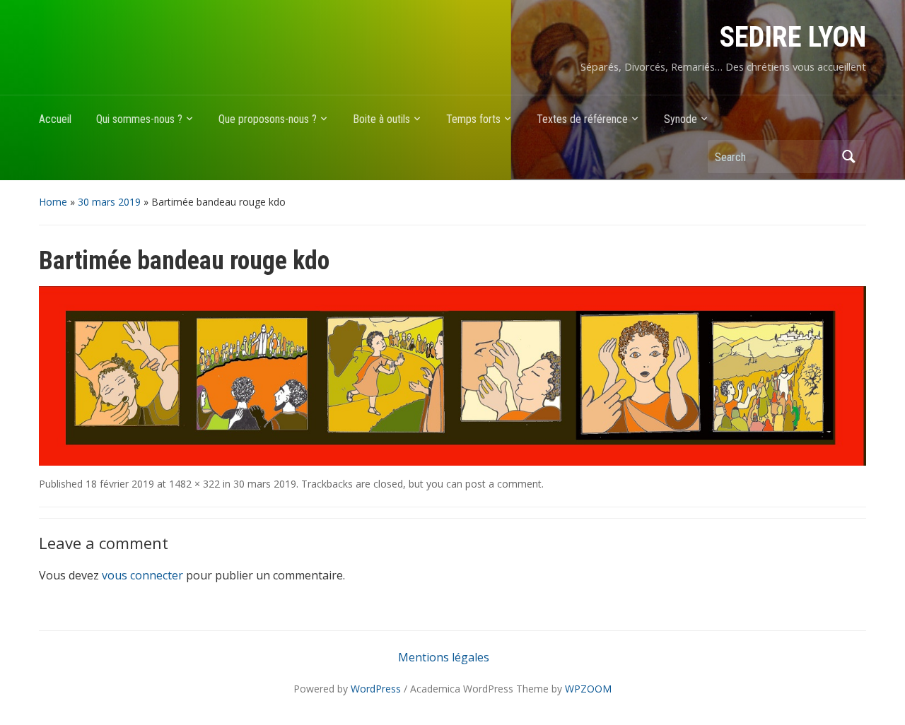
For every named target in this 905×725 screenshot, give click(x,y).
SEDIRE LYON (793, 37)
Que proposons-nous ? (267, 119)
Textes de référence (582, 119)
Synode (680, 119)
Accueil (55, 119)
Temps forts (473, 119)
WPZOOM (588, 688)
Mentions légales (443, 657)
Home (53, 201)
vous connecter (142, 575)
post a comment (503, 483)
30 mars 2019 (109, 201)
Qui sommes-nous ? (139, 119)
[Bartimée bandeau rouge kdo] (452, 375)
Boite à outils (381, 119)
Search (848, 156)
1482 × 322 (194, 483)
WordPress (376, 688)
